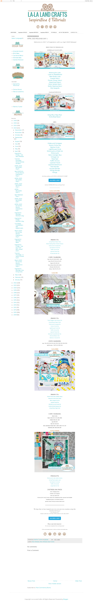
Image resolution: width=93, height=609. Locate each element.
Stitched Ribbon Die (55, 335)
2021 (15, 285)
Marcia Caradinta (18, 91)
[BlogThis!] (55, 539)
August (17, 141)
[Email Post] (52, 539)
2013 (15, 305)
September (18, 137)
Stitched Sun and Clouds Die (55, 404)
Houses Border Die (54, 253)
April (16, 151)
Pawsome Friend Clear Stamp (54, 398)
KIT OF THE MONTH (64, 32)
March (17, 275)
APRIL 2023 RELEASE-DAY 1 (18, 200)
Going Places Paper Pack (55, 322)
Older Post (78, 581)
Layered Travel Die (54, 251)
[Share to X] (57, 539)
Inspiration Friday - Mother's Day (19, 219)
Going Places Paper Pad (55, 241)
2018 (15, 292)
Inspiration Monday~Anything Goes (19, 270)
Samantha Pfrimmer (16, 84)
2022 (15, 283)
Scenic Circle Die (55, 326)
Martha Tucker (17, 106)
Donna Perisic (17, 89)
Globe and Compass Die (55, 245)
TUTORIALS (54, 32)
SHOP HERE (13, 32)
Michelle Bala (17, 57)
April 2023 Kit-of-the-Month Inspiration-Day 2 (19, 174)
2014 (15, 302)
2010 (15, 312)
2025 (15, 123)
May (16, 149)
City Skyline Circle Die (55, 247)
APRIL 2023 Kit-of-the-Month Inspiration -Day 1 (19, 207)
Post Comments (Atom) (43, 587)
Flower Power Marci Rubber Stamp (54, 396)
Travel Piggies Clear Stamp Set (54, 320)
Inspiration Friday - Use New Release (19, 155)
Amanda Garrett (18, 51)
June (16, 146)
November (18, 132)
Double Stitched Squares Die (55, 406)
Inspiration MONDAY (33, 32)
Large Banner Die (54, 485)
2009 (15, 315)
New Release (35, 541)
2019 (15, 290)
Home (55, 581)
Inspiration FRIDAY (45, 32)
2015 (15, 300)
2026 (15, 120)
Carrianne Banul (18, 55)
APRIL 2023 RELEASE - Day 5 (18, 180)
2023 (15, 128)
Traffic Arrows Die (55, 249)
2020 (15, 288)
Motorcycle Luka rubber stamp (54, 478)
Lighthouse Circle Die (55, 328)
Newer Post (31, 581)
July (16, 144)
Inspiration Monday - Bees (18, 240)
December (18, 130)
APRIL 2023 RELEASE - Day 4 (18, 185)
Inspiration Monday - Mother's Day (19, 214)
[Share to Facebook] (58, 539)
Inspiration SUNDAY (22, 32)
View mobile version (54, 583)
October (17, 135)
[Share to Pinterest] (59, 539)
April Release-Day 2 (19, 195)
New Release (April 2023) (47, 541)
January (17, 280)
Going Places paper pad (55, 480)
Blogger (65, 599)
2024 (15, 125)
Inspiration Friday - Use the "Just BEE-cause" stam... (19, 248)
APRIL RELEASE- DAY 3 (18, 191)
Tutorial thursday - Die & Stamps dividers (19, 161)
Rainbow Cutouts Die (55, 337)
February (18, 277)
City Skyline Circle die (55, 482)
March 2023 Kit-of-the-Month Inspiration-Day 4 (19, 263)
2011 (15, 310)
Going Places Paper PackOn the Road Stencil (55, 116)
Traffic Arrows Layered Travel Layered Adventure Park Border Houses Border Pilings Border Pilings (55, 166)
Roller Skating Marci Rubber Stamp (54, 243)
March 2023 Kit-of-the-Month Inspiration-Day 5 (19, 234)
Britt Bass (16, 53)
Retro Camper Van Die (55, 400)
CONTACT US (74, 32)
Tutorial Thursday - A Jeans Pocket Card (19, 255)
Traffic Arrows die (55, 483)
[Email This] (54, 539)
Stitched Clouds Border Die (54, 334)
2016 (15, 297)
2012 (15, 307)
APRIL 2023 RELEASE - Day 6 (18, 167)
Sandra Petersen (18, 60)
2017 (15, 295)
